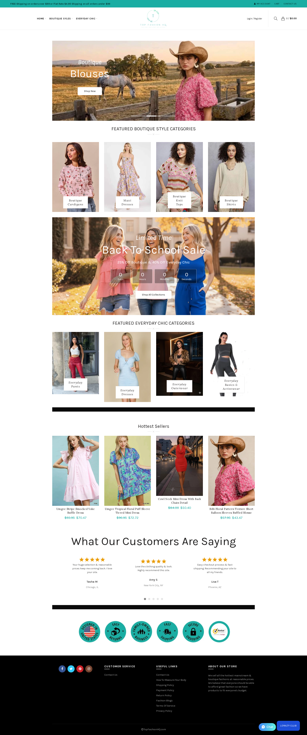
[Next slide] (239, 569)
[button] (267, 727)
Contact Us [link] (110, 674)
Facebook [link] (62, 668)
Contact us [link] (290, 3)
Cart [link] (276, 3)
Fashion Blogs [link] (164, 700)
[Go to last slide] (68, 569)
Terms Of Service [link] (165, 705)
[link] (41, 18)
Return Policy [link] (164, 695)
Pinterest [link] (80, 668)
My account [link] (263, 3)
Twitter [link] (71, 668)
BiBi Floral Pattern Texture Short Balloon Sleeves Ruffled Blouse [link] (231, 510)
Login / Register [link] (254, 18)
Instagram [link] (88, 668)
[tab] (138, 116)
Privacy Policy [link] (164, 710)
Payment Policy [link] (165, 690)
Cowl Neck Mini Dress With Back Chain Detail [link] (179, 500)
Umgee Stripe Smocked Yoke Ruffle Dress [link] (75, 510)
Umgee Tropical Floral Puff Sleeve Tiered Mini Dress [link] (127, 510)
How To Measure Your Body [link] (171, 679)
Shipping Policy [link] (165, 685)
